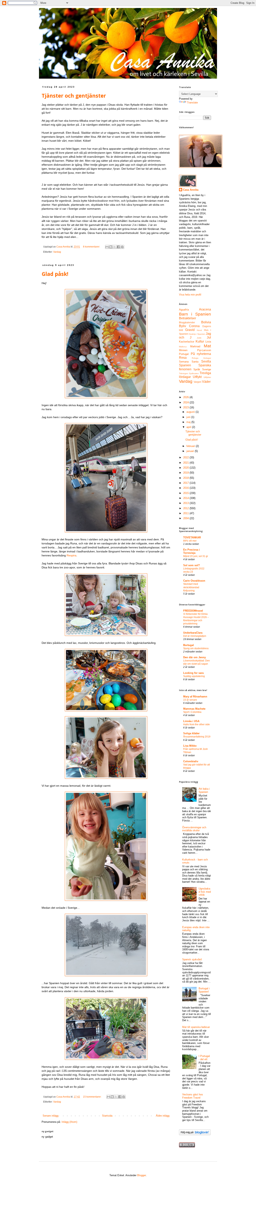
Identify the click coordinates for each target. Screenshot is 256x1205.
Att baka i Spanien (204, 790)
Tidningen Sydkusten (189, 373)
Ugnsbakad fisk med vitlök (205, 891)
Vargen (197, 382)
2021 (186, 462)
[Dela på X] (115, 247)
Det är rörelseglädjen (194, 636)
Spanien (185, 365)
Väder (206, 381)
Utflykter (207, 377)
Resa (183, 357)
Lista (208, 341)
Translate (192, 102)
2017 (186, 482)
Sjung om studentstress (196, 648)
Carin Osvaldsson (194, 580)
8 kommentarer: (92, 246)
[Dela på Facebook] (118, 247)
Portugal (184, 354)
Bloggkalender (187, 322)
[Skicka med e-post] (107, 247)
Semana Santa (188, 361)
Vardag (57, 251)
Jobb (199, 338)
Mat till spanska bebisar (196, 1027)
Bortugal (188, 645)
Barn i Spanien (195, 314)
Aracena (205, 309)
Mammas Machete (194, 708)
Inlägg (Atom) (69, 1121)
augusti (191, 411)
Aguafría (184, 309)
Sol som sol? (191, 565)
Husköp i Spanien (197, 334)
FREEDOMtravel (193, 610)
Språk (196, 369)
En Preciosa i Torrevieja (191, 551)
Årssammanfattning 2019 (196, 736)
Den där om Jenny (194, 657)
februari (191, 446)
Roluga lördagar (201, 358)
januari (190, 451)
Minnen (183, 350)
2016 (186, 487)
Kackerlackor (186, 341)
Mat (207, 346)
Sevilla (206, 361)
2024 (186, 402)
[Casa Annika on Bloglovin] (195, 1134)
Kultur (200, 341)
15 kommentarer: (92, 1096)
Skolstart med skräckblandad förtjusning (191, 587)
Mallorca (183, 347)
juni (188, 417)
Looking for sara (193, 672)
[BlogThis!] (111, 247)
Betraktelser (187, 318)
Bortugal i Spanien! (204, 990)
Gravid (190, 330)
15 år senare (190, 699)
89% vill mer (190, 540)
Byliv (182, 326)
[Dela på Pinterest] (122, 247)
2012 (186, 508)
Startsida (107, 1115)
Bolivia (206, 322)
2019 (186, 472)
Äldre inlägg (162, 1115)
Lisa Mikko (190, 745)
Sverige (206, 369)
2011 (186, 513)
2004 (186, 518)
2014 (186, 498)
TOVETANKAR (192, 537)
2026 (186, 397)
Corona (194, 326)
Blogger (141, 1175)
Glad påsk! (55, 273)
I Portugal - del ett (204, 1058)
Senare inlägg (50, 1115)
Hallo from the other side (196, 724)
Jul (209, 337)
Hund (199, 330)
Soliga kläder (191, 733)
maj (188, 422)
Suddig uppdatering (194, 676)
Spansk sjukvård (192, 959)
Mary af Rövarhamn (195, 696)
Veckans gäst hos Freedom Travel (192, 1096)
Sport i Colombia (192, 712)
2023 (186, 407)
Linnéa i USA (191, 721)
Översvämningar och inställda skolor (194, 829)
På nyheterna (201, 354)
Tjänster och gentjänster (74, 95)
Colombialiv (190, 761)
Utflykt (197, 377)
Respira (71, 555)
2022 (186, 457)
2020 (186, 467)
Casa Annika (190, 189)
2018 (186, 477)
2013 (186, 503)
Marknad (195, 346)
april (189, 427)
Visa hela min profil (190, 294)
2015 (186, 493)
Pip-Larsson (204, 350)
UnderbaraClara (192, 632)
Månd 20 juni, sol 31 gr (195, 556)
